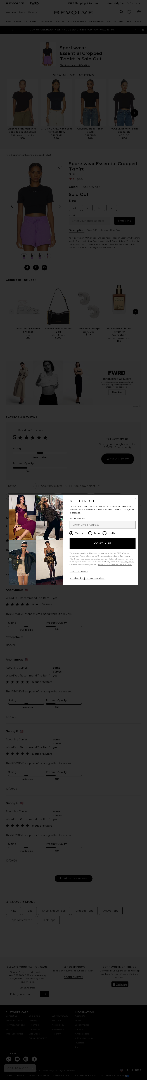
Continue (102, 543)
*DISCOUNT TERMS (79, 571)
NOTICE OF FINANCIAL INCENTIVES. (115, 564)
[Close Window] (135, 498)
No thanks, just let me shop (87, 578)
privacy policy (127, 562)
